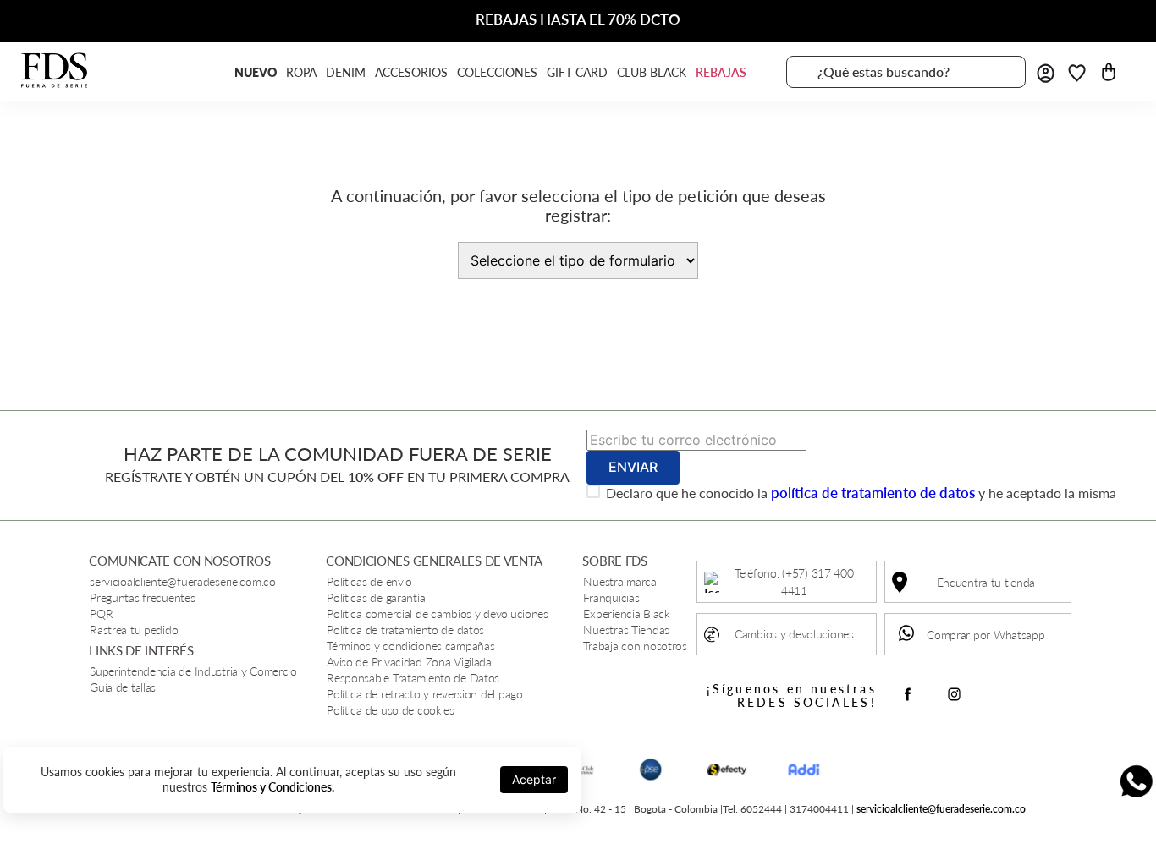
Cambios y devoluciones (794, 634)
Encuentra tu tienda (986, 582)
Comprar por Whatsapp (985, 634)
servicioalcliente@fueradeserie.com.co (941, 808)
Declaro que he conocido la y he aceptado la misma (861, 493)
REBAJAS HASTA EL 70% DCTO (578, 19)
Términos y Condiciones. (272, 787)
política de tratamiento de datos (873, 492)
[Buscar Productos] (1002, 72)
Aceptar (534, 779)
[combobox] (906, 72)
